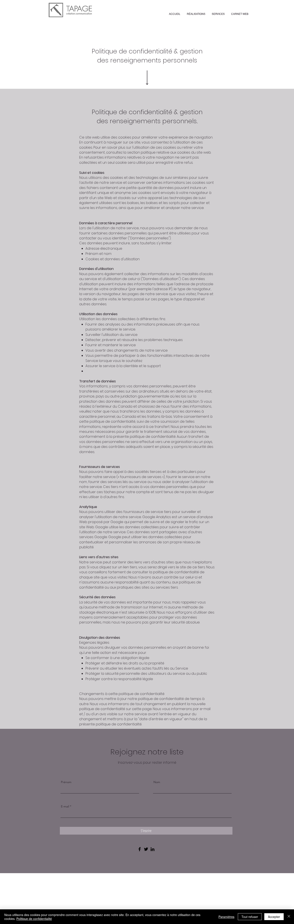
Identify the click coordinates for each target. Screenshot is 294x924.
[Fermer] (288, 917)
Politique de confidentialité (34, 918)
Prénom (66, 782)
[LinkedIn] (152, 849)
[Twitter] (146, 849)
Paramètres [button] (226, 917)
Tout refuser (249, 917)
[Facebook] (139, 849)
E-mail (65, 806)
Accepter (274, 917)
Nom (156, 782)
